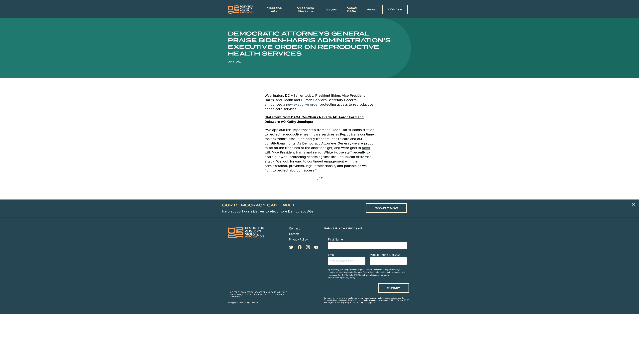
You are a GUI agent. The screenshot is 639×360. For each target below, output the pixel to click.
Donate (395, 9)
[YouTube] (316, 247)
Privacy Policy (298, 239)
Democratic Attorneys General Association (241, 9)
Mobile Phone (385, 254)
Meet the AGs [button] (274, 9)
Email (331, 254)
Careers (294, 234)
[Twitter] (291, 247)
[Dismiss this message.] (633, 205)
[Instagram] (308, 247)
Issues (331, 9)
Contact (294, 228)
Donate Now (386, 208)
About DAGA (352, 9)
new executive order (302, 104)
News (371, 9)
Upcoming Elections (305, 9)
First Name (335, 239)
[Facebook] (300, 247)
